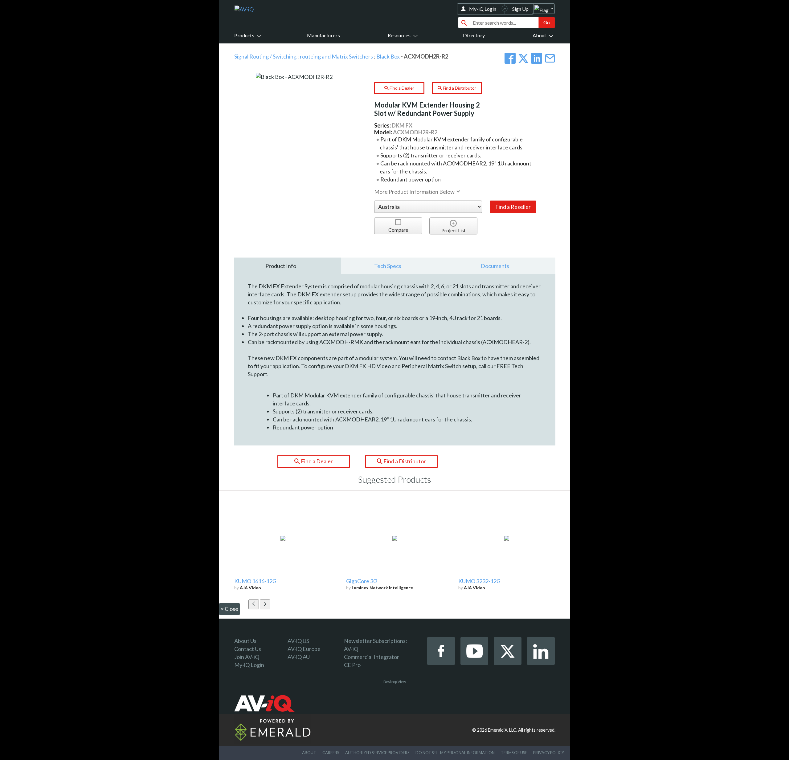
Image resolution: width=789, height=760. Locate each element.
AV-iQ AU (299, 656)
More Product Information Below (415, 191)
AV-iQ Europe (304, 648)
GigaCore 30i (362, 581)
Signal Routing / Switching (265, 56)
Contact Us (247, 648)
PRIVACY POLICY (548, 752)
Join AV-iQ (246, 656)
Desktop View (394, 681)
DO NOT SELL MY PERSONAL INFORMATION (455, 752)
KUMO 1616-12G (255, 581)
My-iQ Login (482, 9)
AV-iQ (351, 648)
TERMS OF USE (514, 752)
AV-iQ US (298, 640)
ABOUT (309, 752)
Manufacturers (323, 35)
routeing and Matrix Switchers (336, 56)
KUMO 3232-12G (479, 581)
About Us (245, 640)
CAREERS (330, 752)
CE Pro (352, 664)
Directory (474, 35)
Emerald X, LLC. (502, 730)
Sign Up (520, 9)
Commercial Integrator (371, 656)
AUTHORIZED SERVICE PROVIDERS (377, 752)
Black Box (388, 56)
